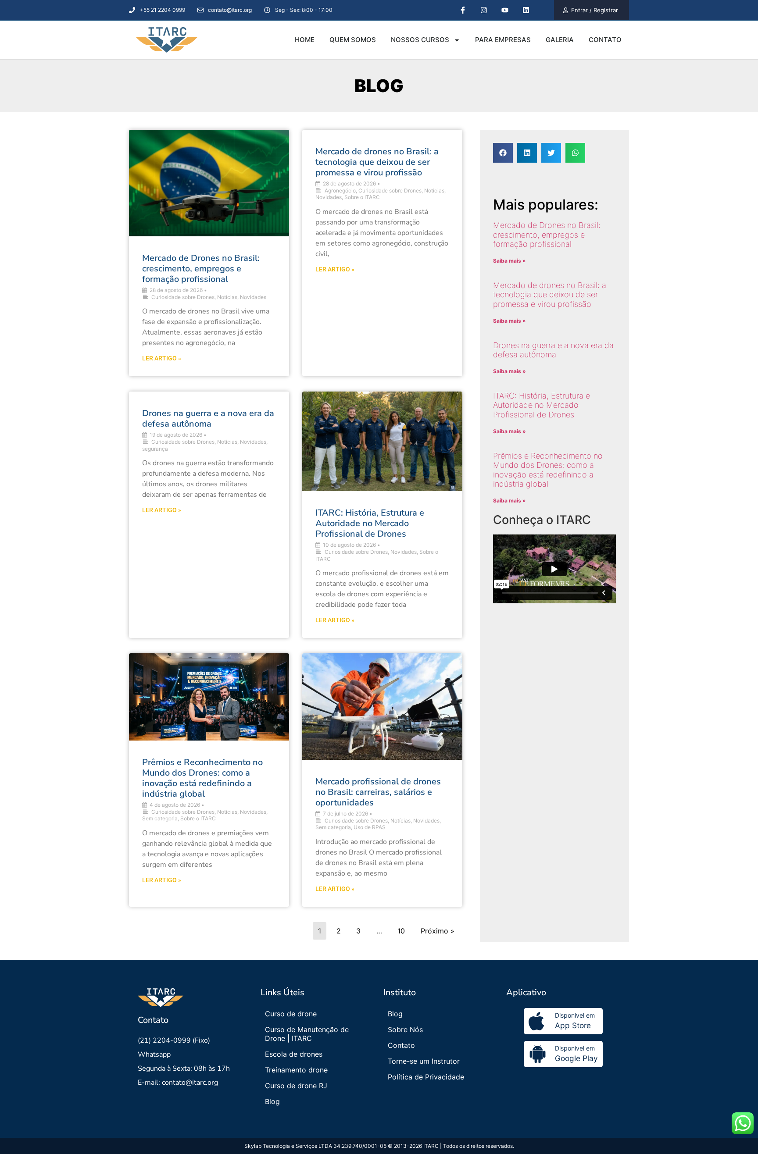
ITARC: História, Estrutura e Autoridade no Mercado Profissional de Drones (369, 523)
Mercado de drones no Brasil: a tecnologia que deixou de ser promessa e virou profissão (377, 162)
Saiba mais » (509, 260)
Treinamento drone (296, 1069)
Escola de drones (293, 1054)
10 (401, 930)
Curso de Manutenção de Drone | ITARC (307, 1034)
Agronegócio (340, 190)
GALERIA (560, 40)
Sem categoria (160, 818)
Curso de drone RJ (296, 1085)
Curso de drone (291, 1013)
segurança (155, 448)
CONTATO (605, 40)
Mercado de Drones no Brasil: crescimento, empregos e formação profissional (201, 268)
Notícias (227, 297)
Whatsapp (154, 1054)
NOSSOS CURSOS (420, 40)
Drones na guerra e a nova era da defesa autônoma (208, 418)
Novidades (253, 297)
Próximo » (437, 930)
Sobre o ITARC (362, 197)
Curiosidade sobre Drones (183, 297)
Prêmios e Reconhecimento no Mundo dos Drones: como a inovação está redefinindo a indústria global (202, 778)
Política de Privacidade (426, 1076)
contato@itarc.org (190, 1082)
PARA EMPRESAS (503, 40)
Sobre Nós (405, 1029)
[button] (503, 153)
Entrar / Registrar (594, 10)
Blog (272, 1101)
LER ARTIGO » (161, 358)
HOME (305, 40)
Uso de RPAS (370, 827)
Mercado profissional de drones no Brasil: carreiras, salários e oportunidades (378, 792)
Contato (401, 1045)
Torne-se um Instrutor (424, 1061)
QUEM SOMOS (352, 40)
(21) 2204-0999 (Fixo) (174, 1040)
